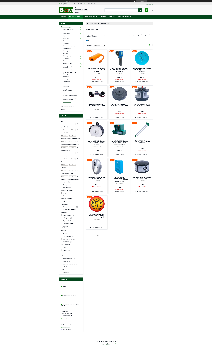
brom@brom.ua (66, 327)
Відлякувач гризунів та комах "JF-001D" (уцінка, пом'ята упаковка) (142, 70)
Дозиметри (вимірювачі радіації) (69, 66)
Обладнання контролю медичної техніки (69, 89)
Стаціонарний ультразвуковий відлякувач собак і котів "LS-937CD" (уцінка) (96, 142)
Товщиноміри (66, 81)
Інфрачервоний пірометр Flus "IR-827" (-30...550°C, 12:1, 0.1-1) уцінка (119, 70)
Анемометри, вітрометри (69, 45)
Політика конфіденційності (114, 343)
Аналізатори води (67, 63)
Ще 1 (63, 227)
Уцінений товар (67, 102)
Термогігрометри (67, 56)
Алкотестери (66, 33)
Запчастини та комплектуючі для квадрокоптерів (70, 98)
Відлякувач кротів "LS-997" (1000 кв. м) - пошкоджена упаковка (142, 141)
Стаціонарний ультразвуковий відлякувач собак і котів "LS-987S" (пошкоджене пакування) (119, 142)
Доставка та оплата (91, 16)
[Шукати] (140, 10)
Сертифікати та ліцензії (67, 106)
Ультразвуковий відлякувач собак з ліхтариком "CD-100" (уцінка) (96, 70)
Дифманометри (67, 48)
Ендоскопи (66, 93)
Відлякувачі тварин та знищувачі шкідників (69, 30)
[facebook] (87, 40)
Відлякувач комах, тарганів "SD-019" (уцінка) (96, 178)
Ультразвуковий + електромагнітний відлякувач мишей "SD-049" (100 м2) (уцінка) (119, 179)
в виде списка (152, 45)
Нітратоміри (66, 36)
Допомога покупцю (124, 16)
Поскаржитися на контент (101, 343)
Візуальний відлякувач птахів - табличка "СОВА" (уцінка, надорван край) (97, 216)
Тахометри (66, 79)
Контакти (112, 16)
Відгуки (63, 109)
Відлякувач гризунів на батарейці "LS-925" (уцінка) (119, 105)
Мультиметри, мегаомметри (70, 95)
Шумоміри (65, 53)
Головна (63, 16)
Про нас (103, 16)
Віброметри (66, 76)
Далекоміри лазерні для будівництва (69, 73)
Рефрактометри (67, 60)
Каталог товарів (74, 16)
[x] (88, 40)
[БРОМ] (66, 12)
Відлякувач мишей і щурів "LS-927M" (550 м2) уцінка (142, 105)
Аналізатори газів (67, 70)
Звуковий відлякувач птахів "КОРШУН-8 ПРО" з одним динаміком (96, 106)
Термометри (66, 58)
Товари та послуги (94, 23)
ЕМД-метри (66, 84)
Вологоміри (66, 38)
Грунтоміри (66, 86)
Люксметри (66, 51)
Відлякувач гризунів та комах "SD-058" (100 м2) (142, 178)
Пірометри (65, 40)
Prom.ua (114, 341)
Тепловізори (66, 43)
